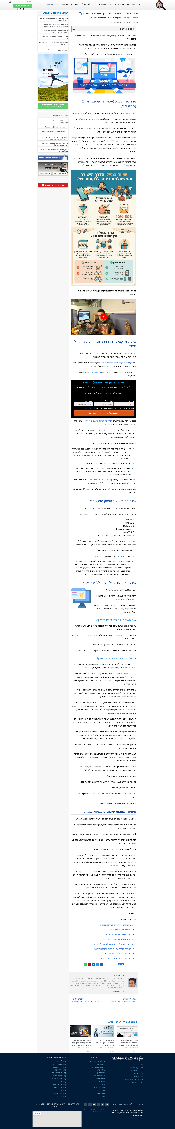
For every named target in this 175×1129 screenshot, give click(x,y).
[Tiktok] (15, 9)
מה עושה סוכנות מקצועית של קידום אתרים (114, 958)
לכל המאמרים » (118, 991)
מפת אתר (88, 1109)
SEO (112, 475)
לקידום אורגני (96, 372)
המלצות (83, 4)
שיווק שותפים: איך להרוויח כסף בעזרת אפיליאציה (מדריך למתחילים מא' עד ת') (55, 25)
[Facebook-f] (26, 9)
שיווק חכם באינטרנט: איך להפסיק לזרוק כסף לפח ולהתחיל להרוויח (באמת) (80, 1043)
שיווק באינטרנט (126, 18)
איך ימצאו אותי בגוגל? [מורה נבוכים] (56, 127)
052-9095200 (104, 393)
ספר (58, 4)
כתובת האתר (88, 401)
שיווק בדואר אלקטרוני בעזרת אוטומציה (115, 925)
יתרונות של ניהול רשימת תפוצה (118, 939)
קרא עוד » (135, 1051)
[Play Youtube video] (103, 317)
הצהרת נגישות (97, 1109)
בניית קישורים (123, 4)
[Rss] (107, 1104)
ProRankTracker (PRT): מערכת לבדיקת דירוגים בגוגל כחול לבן (53, 150)
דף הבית (135, 18)
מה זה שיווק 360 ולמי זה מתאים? (117, 935)
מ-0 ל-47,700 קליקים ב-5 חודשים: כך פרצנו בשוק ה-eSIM (55, 122)
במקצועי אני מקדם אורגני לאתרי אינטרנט (117, 363)
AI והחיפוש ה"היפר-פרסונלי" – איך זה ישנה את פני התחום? (105, 1043)
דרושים (105, 1109)
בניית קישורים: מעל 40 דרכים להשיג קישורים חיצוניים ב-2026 (54, 19)
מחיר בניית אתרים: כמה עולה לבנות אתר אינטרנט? (55, 37)
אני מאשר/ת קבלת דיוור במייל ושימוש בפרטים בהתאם (108, 408)
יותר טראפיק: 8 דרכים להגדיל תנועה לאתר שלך (112, 944)
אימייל (131, 401)
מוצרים (126, 693)
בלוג (89, 4)
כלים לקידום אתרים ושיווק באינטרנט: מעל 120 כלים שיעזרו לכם (53, 43)
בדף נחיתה (121, 556)
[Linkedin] (23, 9)
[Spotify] (18, 9)
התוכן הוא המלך (121, 635)
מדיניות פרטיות (96, 1112)
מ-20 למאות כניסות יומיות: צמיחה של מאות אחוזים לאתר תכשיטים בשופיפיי (54, 138)
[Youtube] (20, 9)
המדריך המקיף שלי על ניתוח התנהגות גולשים (112, 949)
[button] (101, 964)
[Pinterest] (90, 1104)
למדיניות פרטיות (89, 408)
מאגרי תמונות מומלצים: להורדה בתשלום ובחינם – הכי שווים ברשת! (55, 31)
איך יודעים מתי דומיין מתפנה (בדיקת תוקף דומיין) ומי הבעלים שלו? (128, 1043)
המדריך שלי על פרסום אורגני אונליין (116, 954)
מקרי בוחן (74, 4)
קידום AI (113, 4)
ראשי (139, 4)
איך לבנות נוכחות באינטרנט (120, 930)
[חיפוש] (10, 2)
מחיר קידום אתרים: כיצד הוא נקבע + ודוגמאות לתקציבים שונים (53, 49)
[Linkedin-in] (98, 1104)
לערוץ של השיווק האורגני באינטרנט (98, 421)
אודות (133, 4)
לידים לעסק (99, 556)
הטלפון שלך (109, 401)
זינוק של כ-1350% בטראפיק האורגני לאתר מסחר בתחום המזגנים (55, 132)
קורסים (65, 4)
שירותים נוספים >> (100, 4)
